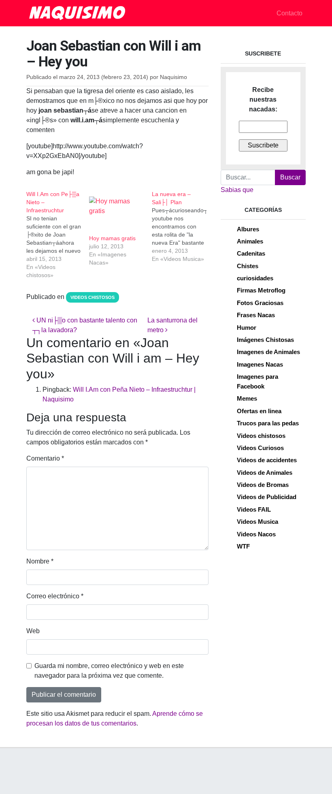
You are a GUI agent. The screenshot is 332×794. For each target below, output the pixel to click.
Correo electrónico (54, 596)
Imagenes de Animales (268, 351)
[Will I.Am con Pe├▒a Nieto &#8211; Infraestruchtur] (57, 234)
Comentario (45, 458)
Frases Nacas (256, 315)
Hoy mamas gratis (112, 238)
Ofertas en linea (259, 411)
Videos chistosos (92, 297)
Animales (250, 241)
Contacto (289, 13)
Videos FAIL (254, 509)
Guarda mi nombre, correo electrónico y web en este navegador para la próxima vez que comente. (109, 670)
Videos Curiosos (260, 447)
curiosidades (255, 278)
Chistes (247, 266)
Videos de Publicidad (266, 496)
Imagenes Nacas (260, 364)
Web (33, 631)
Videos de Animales (264, 472)
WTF (243, 546)
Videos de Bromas (263, 484)
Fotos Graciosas (260, 302)
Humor (246, 327)
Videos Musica (257, 521)
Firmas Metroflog (261, 290)
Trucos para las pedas (268, 423)
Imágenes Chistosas (265, 339)
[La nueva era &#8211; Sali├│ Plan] (183, 226)
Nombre (39, 561)
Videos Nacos (256, 534)
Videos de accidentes (267, 460)
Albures (248, 229)
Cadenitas (251, 253)
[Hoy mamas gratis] (116, 212)
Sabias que (237, 189)
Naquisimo (173, 77)
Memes (247, 398)
